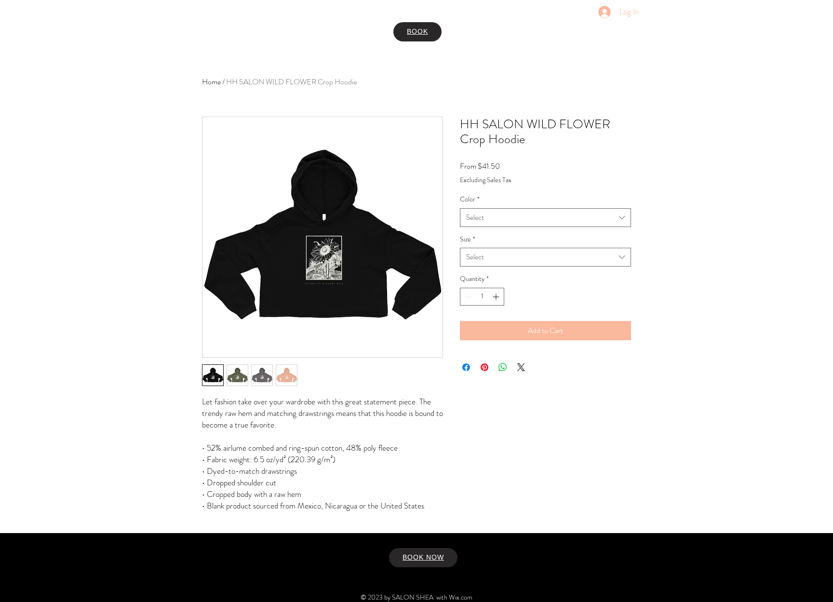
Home (211, 81)
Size (467, 239)
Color (470, 199)
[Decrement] (467, 296)
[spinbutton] (482, 296)
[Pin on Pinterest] (484, 367)
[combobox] (545, 217)
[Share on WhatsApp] (503, 367)
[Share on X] (521, 367)
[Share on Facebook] (466, 367)
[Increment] (497, 296)
